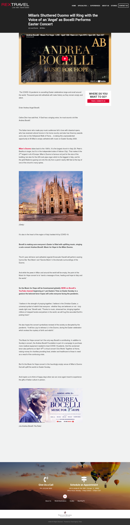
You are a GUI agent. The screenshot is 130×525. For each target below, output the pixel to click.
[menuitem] (74, 5)
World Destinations (60, 501)
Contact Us (123, 6)
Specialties (82, 6)
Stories (114, 6)
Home (74, 6)
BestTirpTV (81, 501)
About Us (105, 6)
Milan (43, 28)
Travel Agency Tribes (76, 522)
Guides (72, 501)
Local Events (34, 28)
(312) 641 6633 (47, 488)
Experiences (95, 6)
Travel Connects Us (98, 101)
